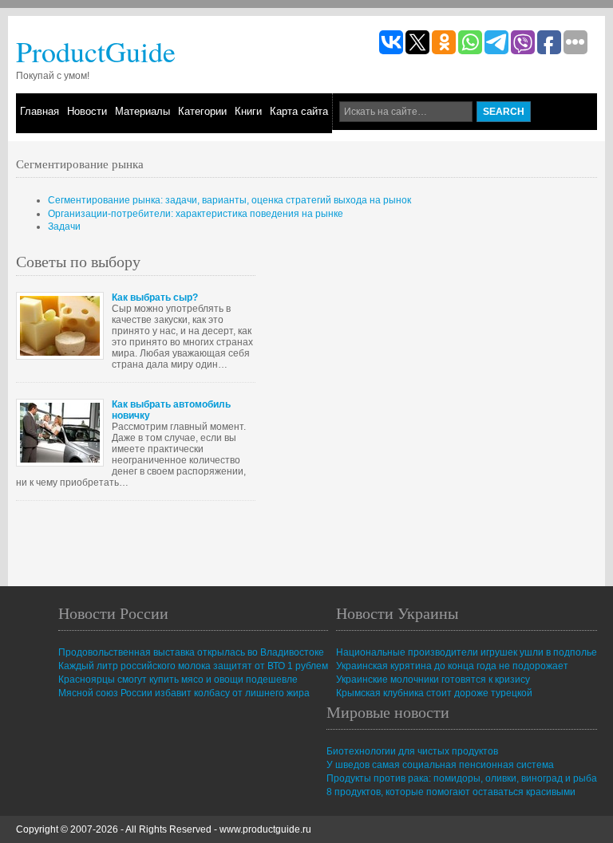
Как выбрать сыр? (155, 297)
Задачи (64, 226)
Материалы (142, 111)
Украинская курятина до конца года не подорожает (452, 666)
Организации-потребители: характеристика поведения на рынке (195, 213)
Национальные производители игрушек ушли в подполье (466, 652)
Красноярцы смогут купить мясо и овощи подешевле (178, 679)
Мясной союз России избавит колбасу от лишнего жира (184, 693)
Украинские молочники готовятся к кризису (433, 679)
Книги (248, 111)
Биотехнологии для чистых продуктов (412, 751)
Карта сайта (299, 111)
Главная (39, 111)
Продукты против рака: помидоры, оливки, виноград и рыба (461, 778)
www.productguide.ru (265, 829)
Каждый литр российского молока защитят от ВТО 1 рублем (193, 666)
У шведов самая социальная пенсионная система (440, 764)
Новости (87, 111)
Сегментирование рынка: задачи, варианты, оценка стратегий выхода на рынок (229, 200)
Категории (202, 111)
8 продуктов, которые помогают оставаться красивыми (450, 792)
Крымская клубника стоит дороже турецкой (434, 693)
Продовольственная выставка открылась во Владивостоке (191, 652)
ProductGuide (96, 51)
